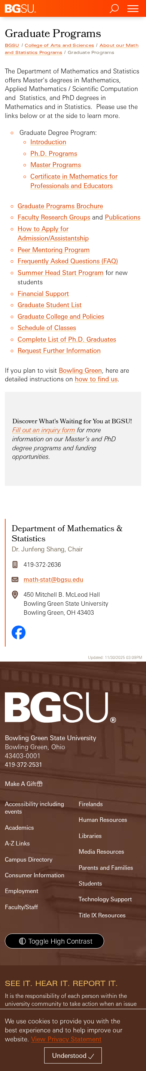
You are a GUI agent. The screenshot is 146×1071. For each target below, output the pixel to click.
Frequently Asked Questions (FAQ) (68, 261)
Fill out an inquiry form (43, 430)
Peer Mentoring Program (54, 250)
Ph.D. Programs (53, 153)
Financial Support (43, 293)
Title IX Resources (102, 915)
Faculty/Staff (21, 907)
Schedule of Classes (47, 328)
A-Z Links (17, 843)
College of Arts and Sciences (59, 45)
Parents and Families (106, 867)
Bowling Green (80, 370)
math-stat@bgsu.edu (53, 579)
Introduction (48, 142)
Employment (21, 891)
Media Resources (101, 851)
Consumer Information (34, 875)
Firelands (91, 804)
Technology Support (105, 899)
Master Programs (55, 165)
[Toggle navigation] (133, 8)
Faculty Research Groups (54, 217)
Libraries (90, 835)
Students (90, 883)
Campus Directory (28, 859)
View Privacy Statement (66, 1039)
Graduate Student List (50, 305)
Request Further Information (59, 350)
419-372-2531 (23, 764)
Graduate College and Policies (61, 316)
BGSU (12, 45)
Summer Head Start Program (61, 272)
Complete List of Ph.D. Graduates (67, 339)
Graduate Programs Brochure (60, 206)
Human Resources (103, 819)
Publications (122, 217)
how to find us (96, 379)
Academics (19, 827)
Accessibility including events (34, 808)
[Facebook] (19, 632)
